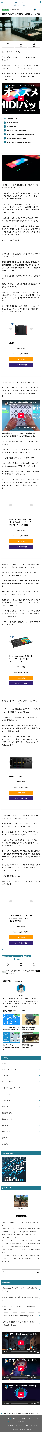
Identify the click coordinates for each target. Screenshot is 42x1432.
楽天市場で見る (21, 348)
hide (16, 118)
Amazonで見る (21, 359)
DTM (12, 959)
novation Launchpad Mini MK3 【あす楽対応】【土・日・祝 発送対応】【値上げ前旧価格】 (21, 522)
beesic (17, 1429)
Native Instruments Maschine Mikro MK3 (20, 134)
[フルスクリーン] (38, 1352)
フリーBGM (6, 1094)
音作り (4, 1138)
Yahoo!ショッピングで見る (21, 354)
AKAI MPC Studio (15, 776)
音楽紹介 (5, 1144)
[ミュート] (35, 1352)
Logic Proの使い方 (9, 1069)
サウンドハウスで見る (21, 365)
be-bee (6, 959)
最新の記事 (5, 10)
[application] (21, 1343)
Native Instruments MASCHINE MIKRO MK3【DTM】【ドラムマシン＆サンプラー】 (20, 659)
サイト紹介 (6, 1075)
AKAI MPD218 (10, 126)
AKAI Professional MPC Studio (16, 138)
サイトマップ (30, 1422)
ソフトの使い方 (7, 1082)
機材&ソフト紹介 (18, 956)
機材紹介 (28, 956)
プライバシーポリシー (31, 1425)
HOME (4, 1413)
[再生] (4, 1352)
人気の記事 (6, 1100)
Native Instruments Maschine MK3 (18, 142)
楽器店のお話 (7, 1113)
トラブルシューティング (11, 1088)
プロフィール (15, 1418)
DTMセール (6, 1063)
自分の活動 (6, 1131)
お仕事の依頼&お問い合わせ (14, 1425)
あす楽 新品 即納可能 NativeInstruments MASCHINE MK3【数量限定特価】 (20, 918)
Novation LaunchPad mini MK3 (16, 130)
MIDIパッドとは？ (11, 122)
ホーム (7, 1418)
